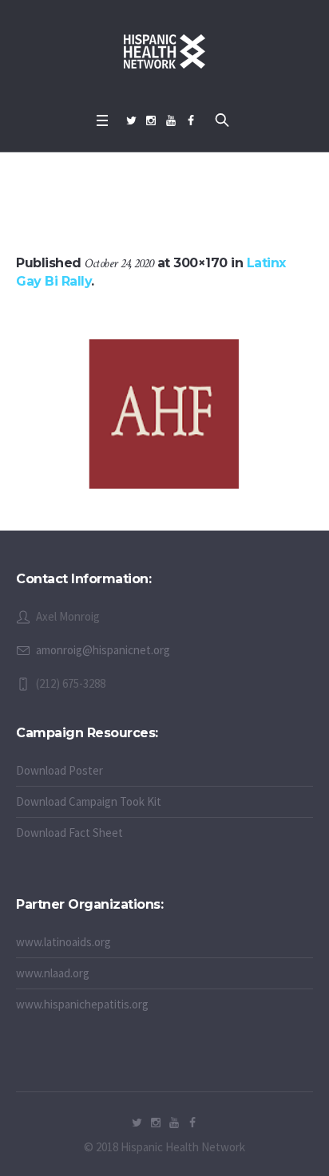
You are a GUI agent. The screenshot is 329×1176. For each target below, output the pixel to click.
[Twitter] (131, 120)
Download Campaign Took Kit (88, 801)
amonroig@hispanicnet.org (103, 649)
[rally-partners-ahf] (164, 414)
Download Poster (59, 770)
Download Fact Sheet (69, 832)
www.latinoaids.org (63, 941)
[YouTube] (171, 120)
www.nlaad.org (52, 973)
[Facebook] (191, 120)
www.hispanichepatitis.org (82, 1004)
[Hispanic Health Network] (164, 52)
